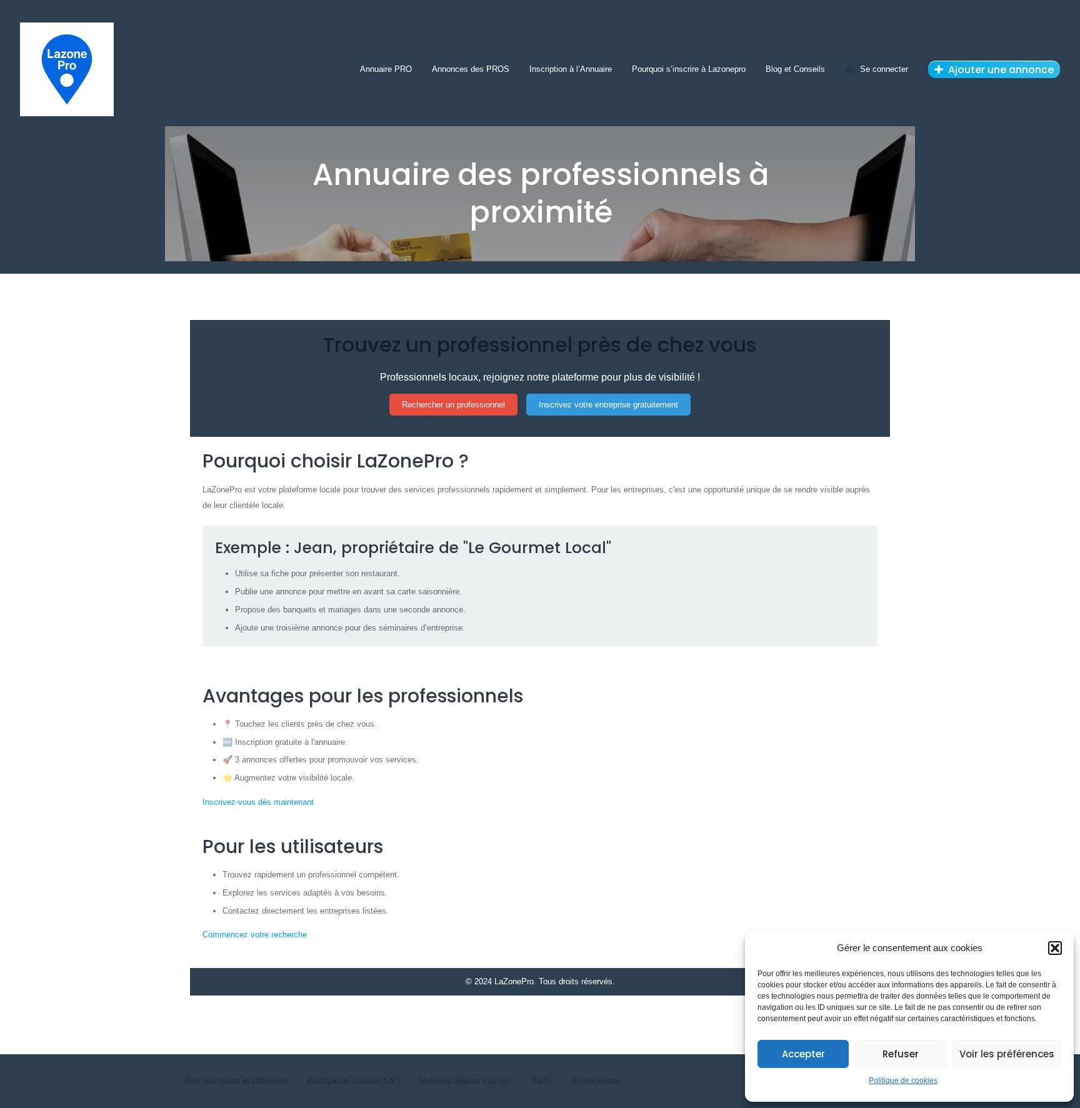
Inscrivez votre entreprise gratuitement (608, 404)
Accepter (803, 1054)
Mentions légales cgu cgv (465, 1081)
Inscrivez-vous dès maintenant (258, 802)
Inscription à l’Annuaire (570, 69)
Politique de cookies (903, 1080)
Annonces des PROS (470, 69)
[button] (1055, 948)
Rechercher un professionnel (453, 404)
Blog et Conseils (795, 69)
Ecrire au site (596, 1081)
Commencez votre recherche (254, 934)
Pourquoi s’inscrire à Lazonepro (689, 69)
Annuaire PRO (386, 69)
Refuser (900, 1054)
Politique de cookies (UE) (353, 1081)
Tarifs (542, 1081)
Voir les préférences (1006, 1054)
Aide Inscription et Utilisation (236, 1081)
